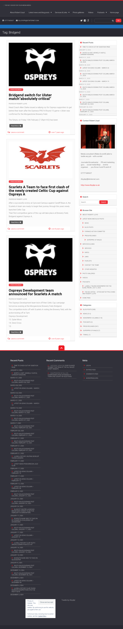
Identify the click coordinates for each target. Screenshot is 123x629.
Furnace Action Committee (95, 231)
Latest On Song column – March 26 (96, 68)
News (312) (87, 314)
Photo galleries (78, 12)
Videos (90, 12)
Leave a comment (17, 132)
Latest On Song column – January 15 (23, 536)
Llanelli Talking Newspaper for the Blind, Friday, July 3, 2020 (96, 287)
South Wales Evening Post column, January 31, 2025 (23, 495)
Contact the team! (92, 265)
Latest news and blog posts (39, 12)
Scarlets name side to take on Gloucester (25, 559)
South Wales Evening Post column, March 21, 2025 (97, 74)
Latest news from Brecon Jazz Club (25, 464)
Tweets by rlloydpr (68, 600)
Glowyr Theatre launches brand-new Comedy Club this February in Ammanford (23, 511)
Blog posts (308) (89, 309)
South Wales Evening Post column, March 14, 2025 (97, 88)
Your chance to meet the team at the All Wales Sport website (61, 367)
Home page (114, 12)
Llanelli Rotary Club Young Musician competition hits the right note (23, 590)
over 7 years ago (57, 132)
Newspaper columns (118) (92, 318)
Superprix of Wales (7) (91, 330)
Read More (15, 126)
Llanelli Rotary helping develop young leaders (25, 457)
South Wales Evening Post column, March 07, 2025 (97, 95)
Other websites (91, 269)
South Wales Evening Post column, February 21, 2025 (94, 110)
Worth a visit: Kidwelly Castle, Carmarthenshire (93, 53)
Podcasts (101, 12)
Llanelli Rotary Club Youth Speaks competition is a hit (23, 543)
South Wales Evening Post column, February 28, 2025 (94, 103)
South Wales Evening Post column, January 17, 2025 (23, 528)
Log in (88, 365)
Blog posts (89, 227)
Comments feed (92, 374)
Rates (87, 252)
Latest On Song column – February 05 (23, 487)
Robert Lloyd (22, 104)
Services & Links (61, 12)
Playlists (88, 261)
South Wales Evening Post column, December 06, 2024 (23, 574)
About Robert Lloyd (17, 12)
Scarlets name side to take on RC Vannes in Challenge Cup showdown (25, 520)
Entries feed (91, 370)
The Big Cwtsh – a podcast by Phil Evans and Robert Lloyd (98, 293)
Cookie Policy (42, 616)
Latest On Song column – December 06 (23, 581)
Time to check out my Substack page (96, 47)
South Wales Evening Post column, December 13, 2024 (23, 566)
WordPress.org (92, 378)
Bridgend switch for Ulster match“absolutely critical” (30, 97)
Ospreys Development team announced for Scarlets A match (35, 292)
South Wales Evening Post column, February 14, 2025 (23, 442)
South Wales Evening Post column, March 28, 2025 (97, 61)
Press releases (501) (90, 326)
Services (88, 248)
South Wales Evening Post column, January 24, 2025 (23, 502)
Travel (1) (86, 335)
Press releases (90, 236)
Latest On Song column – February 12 (23, 480)
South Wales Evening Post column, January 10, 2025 (23, 551)
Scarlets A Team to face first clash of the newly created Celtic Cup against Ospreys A (39, 190)
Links (86, 257)
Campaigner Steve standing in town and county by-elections (60, 375)
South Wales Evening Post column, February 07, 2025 (23, 449)
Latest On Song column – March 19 (96, 81)
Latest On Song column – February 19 (23, 472)
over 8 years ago (57, 229)
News (87, 223)
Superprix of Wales (94, 240)
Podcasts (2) (88, 322)
